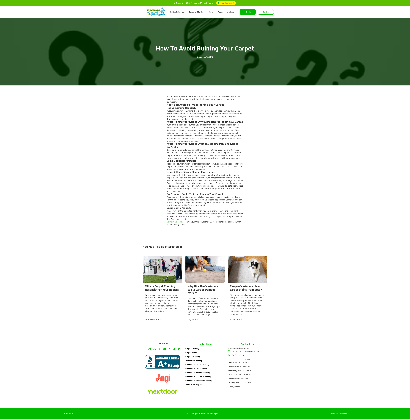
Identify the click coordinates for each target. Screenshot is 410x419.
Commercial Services (196, 12)
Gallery (211, 12)
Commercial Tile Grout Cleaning (198, 376)
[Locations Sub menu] (236, 12)
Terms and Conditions (339, 414)
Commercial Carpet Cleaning (197, 364)
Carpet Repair (191, 352)
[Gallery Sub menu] (215, 12)
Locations (230, 12)
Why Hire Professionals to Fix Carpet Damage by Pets (203, 289)
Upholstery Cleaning (193, 360)
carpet (183, 219)
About (220, 12)
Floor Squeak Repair (193, 384)
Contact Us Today (175, 221)
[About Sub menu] (224, 12)
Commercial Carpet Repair (196, 368)
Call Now (266, 12)
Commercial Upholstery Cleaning (198, 380)
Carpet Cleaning (192, 348)
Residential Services (177, 12)
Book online (247, 12)
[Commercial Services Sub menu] (206, 12)
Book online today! (226, 3)
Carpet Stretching (192, 356)
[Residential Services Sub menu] (186, 12)
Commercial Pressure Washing (197, 372)
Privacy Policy (68, 414)
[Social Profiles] (149, 349)
